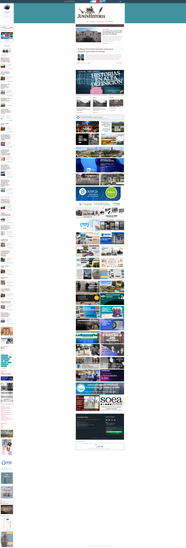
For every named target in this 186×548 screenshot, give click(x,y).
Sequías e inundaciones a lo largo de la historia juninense (6, 214)
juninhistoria (7, 12)
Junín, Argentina (7, 46)
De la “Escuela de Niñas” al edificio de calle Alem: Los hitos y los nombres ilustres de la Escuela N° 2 (6, 167)
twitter (2, 426)
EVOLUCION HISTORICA (5, 407)
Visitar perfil (7, 16)
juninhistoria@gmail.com (110, 424)
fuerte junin (9, 362)
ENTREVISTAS (92, 21)
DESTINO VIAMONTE (100, 21)
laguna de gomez (3, 366)
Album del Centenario (4, 355)
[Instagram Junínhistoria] (115, 420)
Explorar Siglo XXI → (112, 110)
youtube (2, 427)
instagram (2, 425)
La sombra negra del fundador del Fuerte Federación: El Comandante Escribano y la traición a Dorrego (6, 152)
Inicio (87, 21)
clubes (2, 360)
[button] (121, 48)
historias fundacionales (4, 364)
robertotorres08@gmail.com (110, 423)
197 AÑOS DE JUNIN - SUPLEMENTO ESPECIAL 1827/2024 (5, 99)
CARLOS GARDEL (4, 357)
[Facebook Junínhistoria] (109, 420)
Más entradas (100, 67)
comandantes (6, 360)
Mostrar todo (119, 25)
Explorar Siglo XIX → (80, 112)
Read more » (119, 63)
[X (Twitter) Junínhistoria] (112, 420)
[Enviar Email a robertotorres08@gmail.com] (106, 420)
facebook (2, 424)
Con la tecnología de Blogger (100, 543)
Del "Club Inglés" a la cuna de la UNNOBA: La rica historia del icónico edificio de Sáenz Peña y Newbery (6, 137)
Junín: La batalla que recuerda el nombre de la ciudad (5, 73)
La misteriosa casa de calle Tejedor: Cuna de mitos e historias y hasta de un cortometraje (5, 253)
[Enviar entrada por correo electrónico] (89, 63)
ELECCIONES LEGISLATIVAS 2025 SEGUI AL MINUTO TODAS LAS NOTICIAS (6, 419)
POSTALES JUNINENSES (109, 21)
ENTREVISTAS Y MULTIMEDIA (6, 374)
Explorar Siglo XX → (96, 112)
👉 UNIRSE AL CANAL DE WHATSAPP (114, 431)
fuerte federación (3, 362)
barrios (10, 357)
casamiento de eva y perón (5, 358)
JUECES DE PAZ (3, 416)
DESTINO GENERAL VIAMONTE (6, 373)
